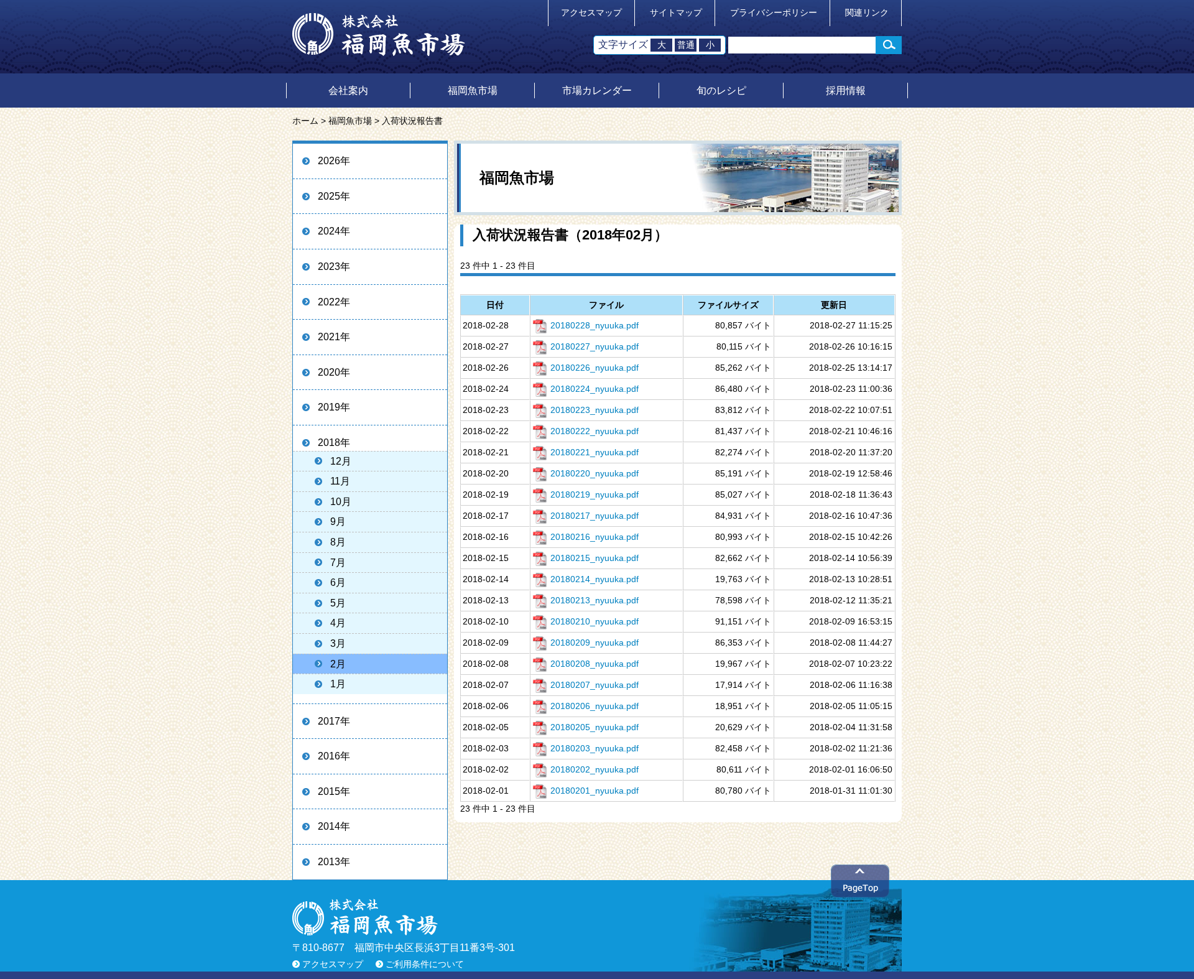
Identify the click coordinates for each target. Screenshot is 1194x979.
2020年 (334, 372)
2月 (338, 664)
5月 (338, 603)
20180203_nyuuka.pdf (594, 748)
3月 (338, 643)
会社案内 (348, 90)
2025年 (334, 196)
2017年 (334, 721)
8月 (338, 542)
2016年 (334, 756)
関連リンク (867, 12)
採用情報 (846, 90)
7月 (338, 562)
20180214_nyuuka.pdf (594, 579)
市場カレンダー (597, 90)
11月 (340, 481)
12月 (340, 461)
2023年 (334, 266)
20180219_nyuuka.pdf (594, 494)
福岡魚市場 (472, 90)
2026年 (334, 160)
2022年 (334, 302)
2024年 (334, 231)
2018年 (334, 442)
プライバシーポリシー (773, 12)
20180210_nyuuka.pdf (594, 621)
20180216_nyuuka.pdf (594, 537)
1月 (338, 684)
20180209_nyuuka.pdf (594, 642)
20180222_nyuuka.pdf (594, 431)
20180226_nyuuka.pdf (594, 368)
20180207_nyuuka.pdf (594, 685)
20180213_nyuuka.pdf (594, 600)
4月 (338, 623)
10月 (340, 501)
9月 (338, 521)
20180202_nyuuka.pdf (594, 769)
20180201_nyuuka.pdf (594, 791)
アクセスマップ (591, 12)
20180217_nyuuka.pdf (594, 516)
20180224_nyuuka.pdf (594, 389)
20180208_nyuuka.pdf (594, 664)
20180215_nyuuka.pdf (594, 558)
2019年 (334, 407)
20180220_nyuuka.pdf (594, 473)
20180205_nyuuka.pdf (594, 727)
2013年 (334, 861)
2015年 (334, 791)
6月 (338, 582)
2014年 (334, 826)
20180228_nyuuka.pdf (594, 325)
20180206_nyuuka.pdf (594, 706)
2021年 (334, 337)
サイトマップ (676, 12)
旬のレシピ (721, 90)
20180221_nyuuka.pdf (594, 452)
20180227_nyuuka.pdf (594, 346)
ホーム (305, 121)
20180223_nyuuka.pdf (594, 410)
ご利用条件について (425, 964)
